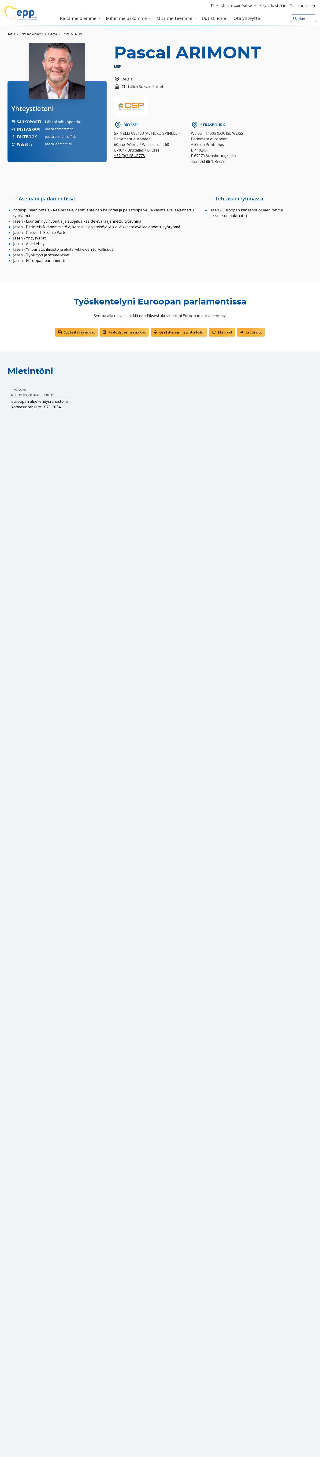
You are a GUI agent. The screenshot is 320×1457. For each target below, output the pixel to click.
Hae (302, 18)
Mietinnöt (225, 332)
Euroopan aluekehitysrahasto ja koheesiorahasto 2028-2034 (39, 404)
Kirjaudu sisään (272, 5)
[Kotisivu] (20, 13)
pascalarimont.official (61, 136)
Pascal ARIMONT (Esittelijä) (36, 395)
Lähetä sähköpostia (62, 121)
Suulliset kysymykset (79, 332)
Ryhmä (52, 34)
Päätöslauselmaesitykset (127, 332)
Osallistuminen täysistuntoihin (182, 332)
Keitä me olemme (31, 34)
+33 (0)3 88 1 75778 (208, 161)
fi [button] (212, 5)
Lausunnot (254, 332)
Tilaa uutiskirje (303, 5)
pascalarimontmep (59, 129)
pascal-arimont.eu (58, 144)
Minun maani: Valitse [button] (236, 5)
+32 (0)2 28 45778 (129, 155)
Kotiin (11, 34)
